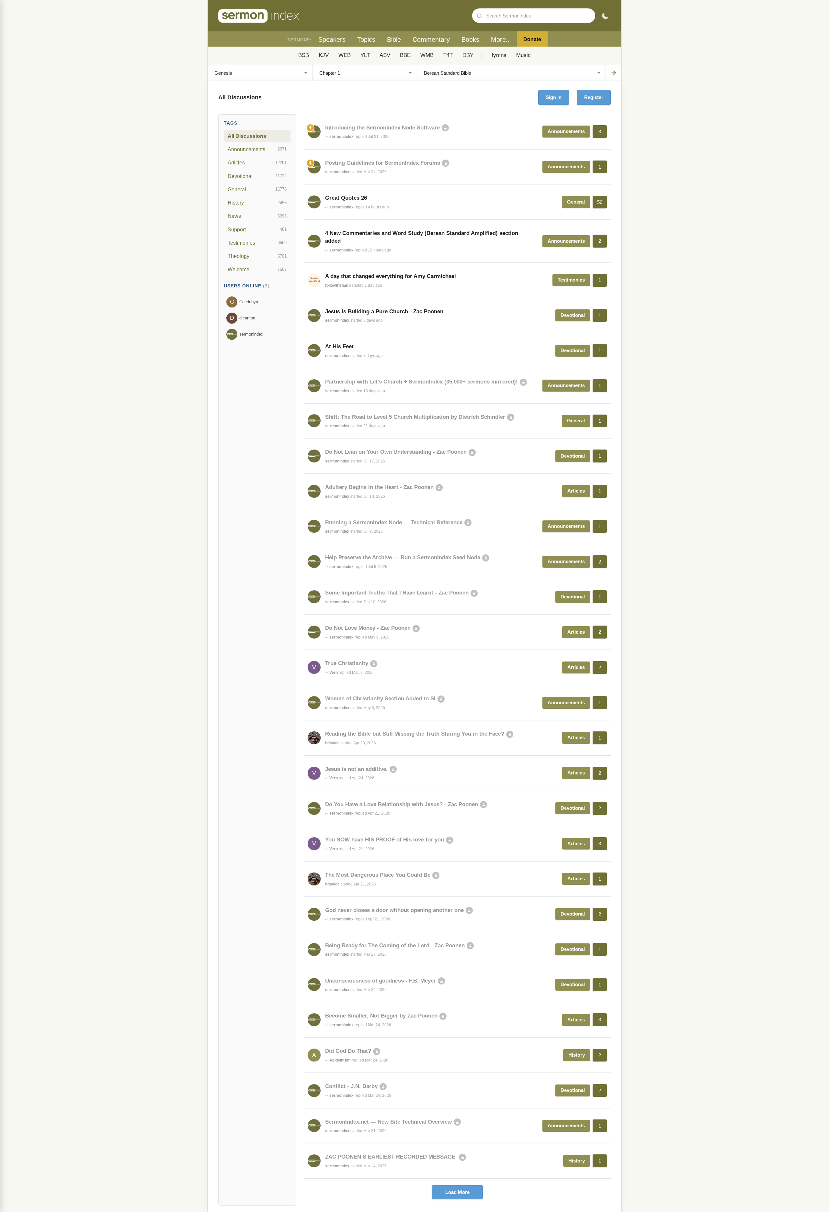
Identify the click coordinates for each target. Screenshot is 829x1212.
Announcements (257, 149)
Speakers (332, 39)
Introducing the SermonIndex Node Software (382, 128)
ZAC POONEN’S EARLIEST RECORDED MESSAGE (391, 1157)
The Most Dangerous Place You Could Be (377, 875)
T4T (448, 55)
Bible (394, 39)
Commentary (431, 39)
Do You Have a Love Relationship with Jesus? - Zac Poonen (401, 804)
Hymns (497, 55)
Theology (257, 256)
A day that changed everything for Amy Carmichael (390, 276)
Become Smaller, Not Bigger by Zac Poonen (381, 1016)
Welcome (257, 269)
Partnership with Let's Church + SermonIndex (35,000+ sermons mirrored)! (421, 382)
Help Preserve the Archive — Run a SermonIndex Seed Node (402, 557)
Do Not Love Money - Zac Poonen (368, 628)
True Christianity (346, 663)
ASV (385, 55)
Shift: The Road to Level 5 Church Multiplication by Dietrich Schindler (415, 417)
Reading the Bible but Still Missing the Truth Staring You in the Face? (414, 734)
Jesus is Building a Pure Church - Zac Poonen (384, 311)
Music (523, 55)
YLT (365, 55)
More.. (500, 39)
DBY (467, 55)
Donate (532, 39)
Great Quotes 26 (346, 198)
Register (593, 97)
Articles (257, 162)
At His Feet (339, 346)
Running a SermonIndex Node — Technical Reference (393, 522)
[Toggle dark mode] (605, 15)
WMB (427, 55)
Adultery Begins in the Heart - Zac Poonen (379, 487)
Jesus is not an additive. (356, 769)
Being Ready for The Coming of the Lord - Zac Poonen (395, 945)
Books (470, 39)
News (257, 216)
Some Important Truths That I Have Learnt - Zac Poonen (397, 593)
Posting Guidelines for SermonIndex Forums (382, 163)
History (257, 203)
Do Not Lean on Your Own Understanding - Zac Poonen (396, 452)
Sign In (554, 97)
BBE (405, 55)
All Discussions (247, 136)
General (257, 189)
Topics (366, 39)
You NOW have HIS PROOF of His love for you (384, 840)
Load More (457, 1192)
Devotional (257, 176)
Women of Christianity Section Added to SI (380, 698)
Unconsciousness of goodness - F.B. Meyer (380, 981)
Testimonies (257, 243)
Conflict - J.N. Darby (351, 1086)
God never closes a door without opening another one (394, 910)
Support (257, 229)
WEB (344, 55)
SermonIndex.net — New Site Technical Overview (388, 1122)
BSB (303, 55)
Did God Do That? (348, 1051)
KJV (324, 55)
